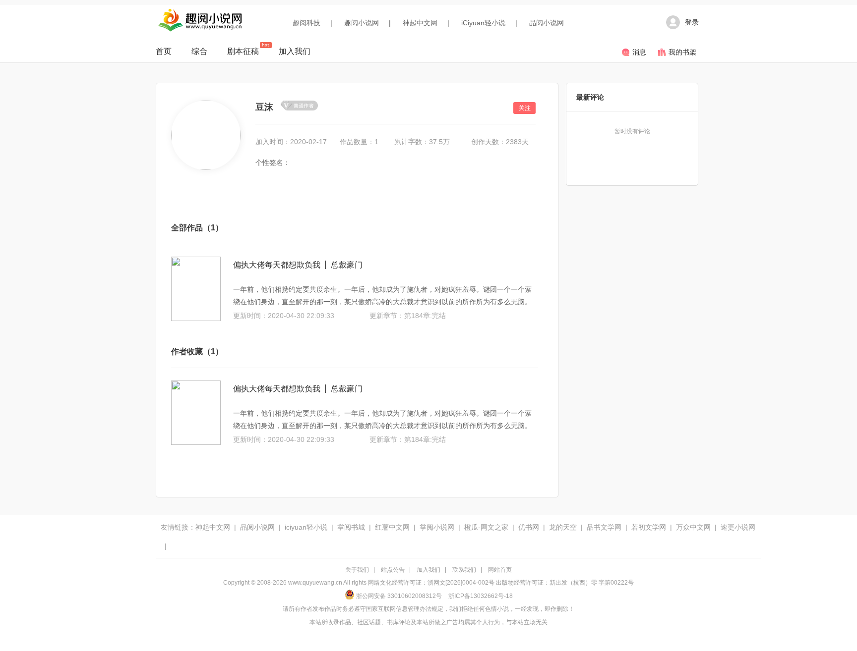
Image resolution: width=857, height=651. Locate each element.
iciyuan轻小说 (306, 527)
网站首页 (500, 569)
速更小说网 (738, 527)
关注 (525, 108)
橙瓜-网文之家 (486, 527)
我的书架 (682, 52)
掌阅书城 (351, 527)
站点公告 (393, 569)
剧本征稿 (243, 51)
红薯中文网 (392, 527)
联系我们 (464, 569)
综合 (199, 51)
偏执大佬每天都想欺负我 (276, 265)
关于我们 (357, 569)
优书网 (528, 527)
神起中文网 (420, 23)
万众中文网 (693, 527)
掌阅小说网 (437, 527)
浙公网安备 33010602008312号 (399, 596)
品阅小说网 (546, 23)
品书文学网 (604, 527)
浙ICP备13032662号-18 (480, 596)
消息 (639, 52)
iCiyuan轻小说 (483, 23)
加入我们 (294, 51)
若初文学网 (648, 527)
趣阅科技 (306, 23)
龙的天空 (563, 527)
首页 (164, 51)
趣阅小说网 (361, 23)
